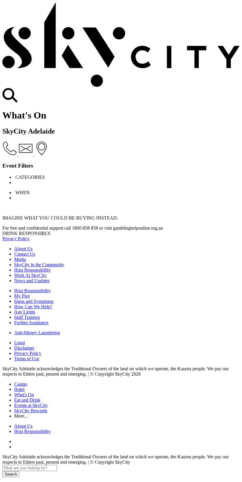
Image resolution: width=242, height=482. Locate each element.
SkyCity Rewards (30, 410)
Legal (19, 342)
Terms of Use (26, 358)
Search (11, 474)
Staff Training (27, 317)
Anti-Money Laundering (37, 332)
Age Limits (24, 311)
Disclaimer (24, 347)
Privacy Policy (16, 238)
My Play (22, 295)
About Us (23, 248)
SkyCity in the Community (39, 264)
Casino (20, 384)
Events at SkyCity (31, 405)
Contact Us (24, 254)
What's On (24, 394)
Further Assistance (31, 322)
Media (20, 259)
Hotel (19, 389)
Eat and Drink (27, 400)
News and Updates (32, 280)
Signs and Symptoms (33, 301)
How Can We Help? (33, 306)
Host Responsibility (32, 269)
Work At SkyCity (30, 275)
